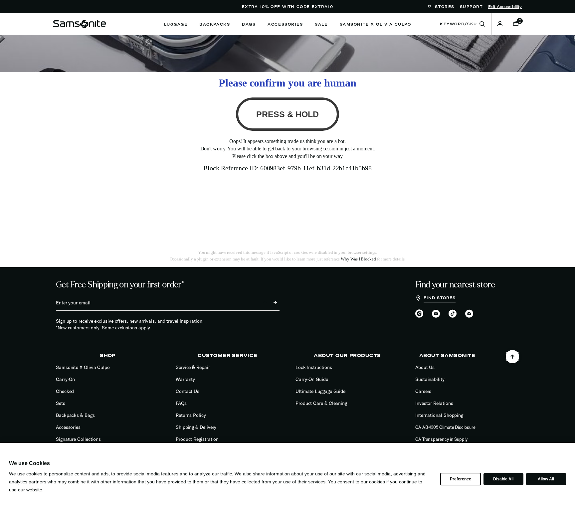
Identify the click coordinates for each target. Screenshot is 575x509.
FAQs (181, 403)
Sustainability (430, 379)
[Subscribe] (269, 302)
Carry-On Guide (311, 379)
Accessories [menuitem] (285, 24)
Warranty (185, 379)
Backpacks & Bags (75, 415)
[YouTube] (436, 314)
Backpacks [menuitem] (214, 24)
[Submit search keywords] (482, 24)
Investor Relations (434, 403)
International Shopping (439, 415)
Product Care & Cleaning (321, 403)
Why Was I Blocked (358, 258)
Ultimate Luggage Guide (320, 391)
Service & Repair (193, 367)
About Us (425, 367)
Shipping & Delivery (196, 427)
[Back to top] (512, 356)
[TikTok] (453, 313)
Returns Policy (191, 415)
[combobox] (462, 24)
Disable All (503, 479)
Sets (60, 403)
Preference (460, 479)
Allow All (546, 479)
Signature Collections (78, 439)
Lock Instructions (313, 367)
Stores (443, 6)
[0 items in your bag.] (515, 24)
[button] (500, 23)
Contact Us (187, 391)
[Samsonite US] (79, 24)
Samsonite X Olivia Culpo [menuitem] (375, 24)
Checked (65, 391)
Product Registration (197, 439)
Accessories (68, 427)
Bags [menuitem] (249, 24)
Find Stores (440, 297)
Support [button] (471, 6)
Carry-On (65, 379)
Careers (423, 391)
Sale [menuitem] (321, 24)
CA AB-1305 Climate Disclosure (445, 427)
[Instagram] (419, 314)
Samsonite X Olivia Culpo (83, 367)
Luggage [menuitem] (176, 24)
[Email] (469, 314)
